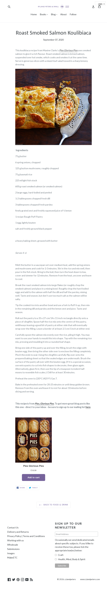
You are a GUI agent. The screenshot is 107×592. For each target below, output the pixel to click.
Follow (73, 14)
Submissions (13, 549)
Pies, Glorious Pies (44, 403)
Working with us (15, 540)
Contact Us (13, 527)
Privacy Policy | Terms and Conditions (26, 536)
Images (11, 553)
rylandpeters (70, 579)
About (63, 14)
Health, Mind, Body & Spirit (71, 559)
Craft (60, 555)
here (88, 407)
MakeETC (12, 557)
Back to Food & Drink (55, 505)
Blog (55, 14)
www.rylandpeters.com (90, 579)
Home (34, 14)
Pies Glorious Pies (68, 50)
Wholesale (12, 544)
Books (44, 14)
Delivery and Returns (18, 531)
